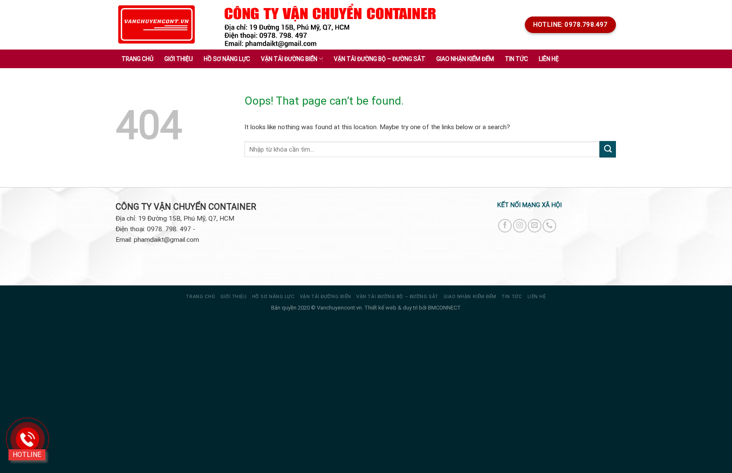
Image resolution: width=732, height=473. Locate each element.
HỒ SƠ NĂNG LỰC (273, 296)
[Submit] (607, 149)
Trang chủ (137, 58)
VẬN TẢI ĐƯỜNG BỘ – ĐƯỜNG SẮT (397, 296)
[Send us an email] (534, 225)
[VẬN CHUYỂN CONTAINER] (156, 25)
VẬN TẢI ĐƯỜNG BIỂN (325, 296)
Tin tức (512, 296)
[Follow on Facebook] (505, 225)
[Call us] (549, 225)
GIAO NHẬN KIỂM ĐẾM (470, 296)
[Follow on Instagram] (520, 225)
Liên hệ (549, 58)
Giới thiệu (178, 58)
